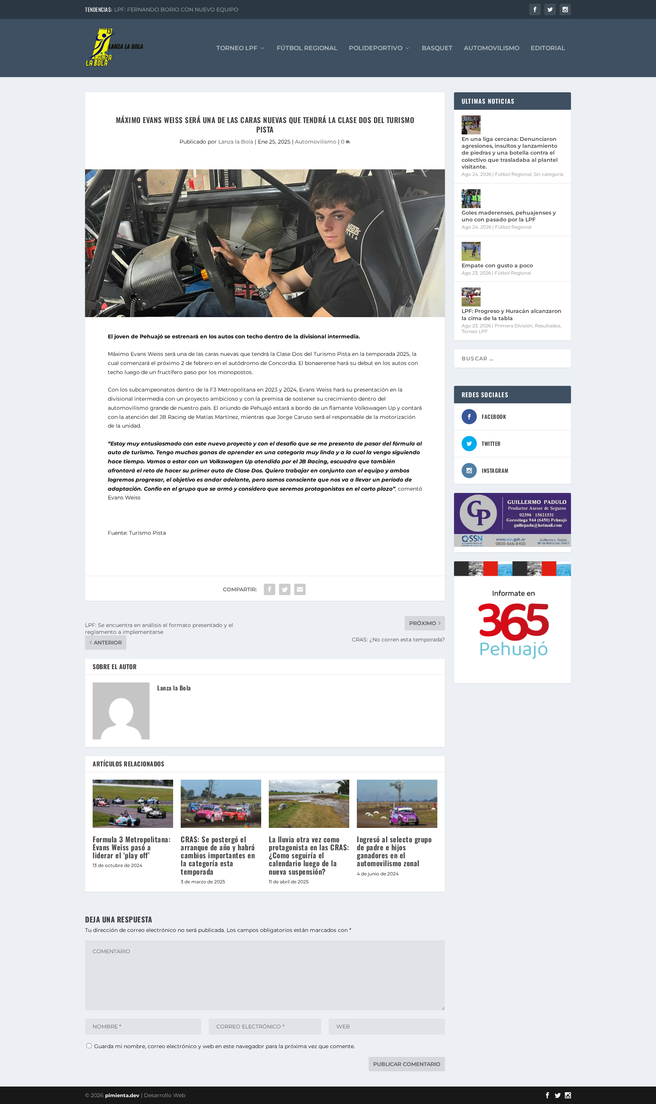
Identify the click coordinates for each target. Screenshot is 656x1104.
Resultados (547, 326)
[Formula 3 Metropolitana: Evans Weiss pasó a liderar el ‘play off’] (133, 804)
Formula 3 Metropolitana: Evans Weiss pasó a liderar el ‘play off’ (131, 847)
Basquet (437, 48)
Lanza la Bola (235, 141)
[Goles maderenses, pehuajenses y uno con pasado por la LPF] (471, 198)
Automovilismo (491, 48)
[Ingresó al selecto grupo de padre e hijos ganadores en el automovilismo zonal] (397, 804)
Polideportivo (375, 48)
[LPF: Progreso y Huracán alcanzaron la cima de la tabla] (471, 296)
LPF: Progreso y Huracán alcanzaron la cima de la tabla (511, 314)
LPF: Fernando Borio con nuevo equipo (176, 9)
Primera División (514, 326)
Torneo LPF (236, 48)
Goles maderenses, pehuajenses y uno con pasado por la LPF (509, 216)
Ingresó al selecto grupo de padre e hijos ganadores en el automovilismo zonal (394, 851)
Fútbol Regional (307, 48)
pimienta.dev (122, 1095)
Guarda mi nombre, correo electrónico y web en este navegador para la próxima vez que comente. (224, 1046)
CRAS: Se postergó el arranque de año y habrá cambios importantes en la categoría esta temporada (218, 855)
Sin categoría (548, 174)
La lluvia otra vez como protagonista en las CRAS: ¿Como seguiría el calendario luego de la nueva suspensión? (309, 855)
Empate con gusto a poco (497, 265)
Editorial (548, 48)
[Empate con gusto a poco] (471, 251)
